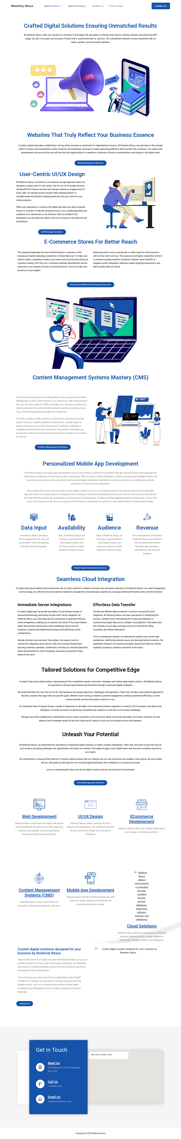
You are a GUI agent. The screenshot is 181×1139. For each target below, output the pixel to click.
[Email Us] (40, 1099)
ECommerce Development (141, 819)
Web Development (39, 816)
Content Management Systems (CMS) (39, 893)
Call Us (53, 1082)
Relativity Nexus (22, 6)
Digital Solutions (52, 6)
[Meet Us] (40, 1067)
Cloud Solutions (142, 925)
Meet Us (54, 1063)
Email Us (54, 1097)
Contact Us (97, 6)
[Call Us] (40, 1084)
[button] (61, 6)
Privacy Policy (116, 6)
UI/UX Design (90, 816)
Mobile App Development (90, 890)
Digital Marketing (76, 6)
